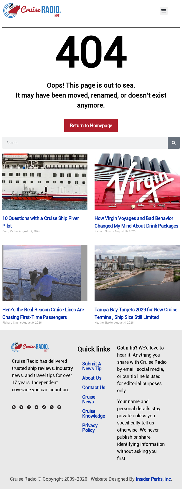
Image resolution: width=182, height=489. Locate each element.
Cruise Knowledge (93, 413)
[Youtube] (36, 407)
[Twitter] (21, 407)
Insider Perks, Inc (153, 479)
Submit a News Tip (91, 366)
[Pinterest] (52, 407)
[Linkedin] (59, 407)
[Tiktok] (44, 407)
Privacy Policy (90, 428)
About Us (91, 378)
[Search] (174, 143)
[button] (164, 11)
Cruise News (88, 399)
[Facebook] (14, 407)
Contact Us (93, 387)
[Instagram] (29, 407)
